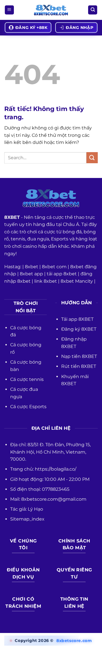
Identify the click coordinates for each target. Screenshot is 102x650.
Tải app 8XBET (77, 319)
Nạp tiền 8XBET (79, 356)
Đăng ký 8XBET (78, 329)
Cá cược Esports (28, 406)
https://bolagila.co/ (55, 469)
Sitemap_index (27, 519)
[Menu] (9, 10)
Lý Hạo (35, 509)
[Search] (92, 10)
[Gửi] (92, 157)
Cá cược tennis (27, 379)
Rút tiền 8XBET (78, 366)
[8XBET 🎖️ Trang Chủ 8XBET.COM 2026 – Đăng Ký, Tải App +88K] (51, 10)
